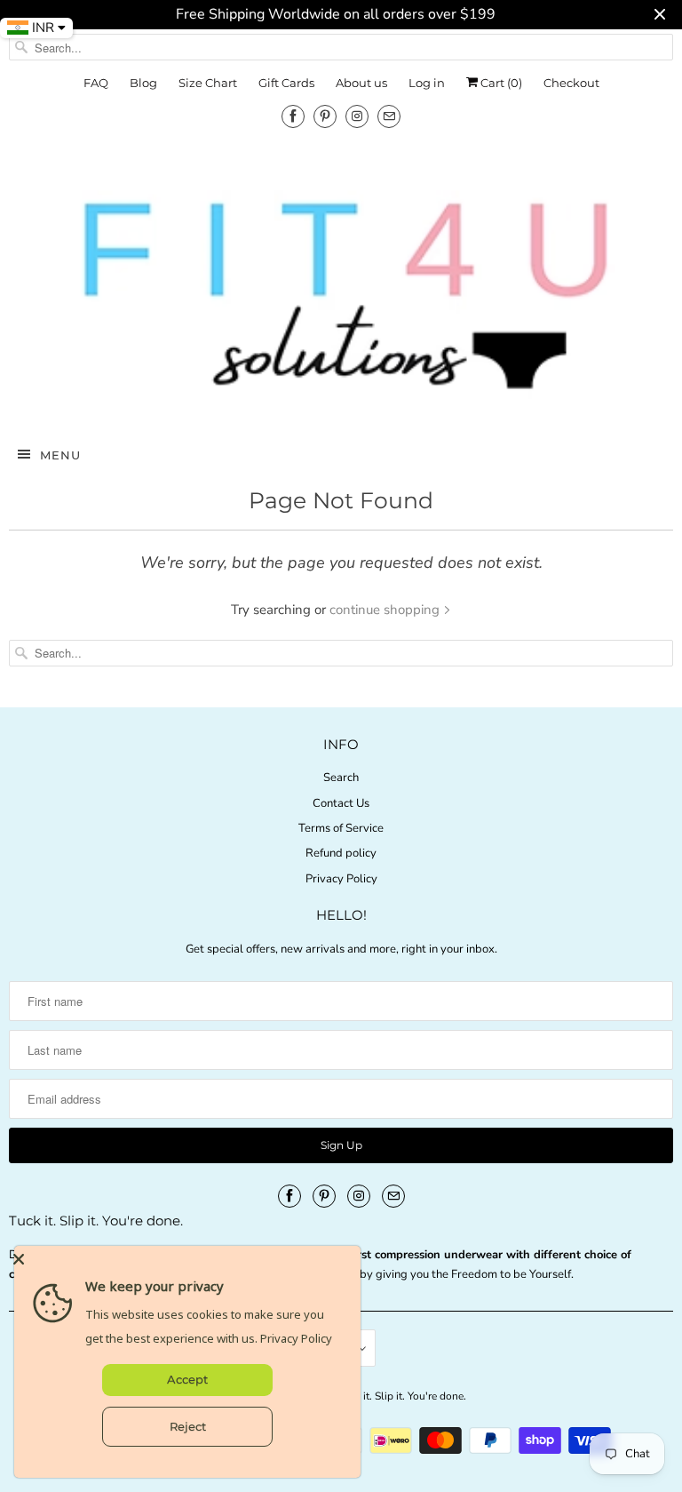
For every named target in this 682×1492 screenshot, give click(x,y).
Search (341, 778)
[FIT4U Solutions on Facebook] (293, 116)
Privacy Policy (341, 879)
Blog (143, 83)
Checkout (571, 83)
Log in (426, 83)
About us (361, 83)
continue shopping (386, 609)
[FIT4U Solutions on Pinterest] (325, 116)
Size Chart (207, 83)
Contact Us (341, 803)
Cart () (500, 83)
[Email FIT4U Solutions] (388, 116)
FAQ (95, 83)
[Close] (183, 1259)
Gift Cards (286, 83)
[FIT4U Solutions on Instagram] (357, 116)
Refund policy (341, 853)
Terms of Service (341, 828)
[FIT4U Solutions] (341, 293)
